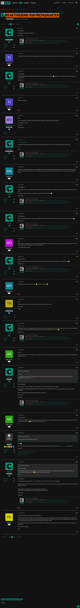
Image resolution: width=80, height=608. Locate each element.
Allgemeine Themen (36, 86)
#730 (77, 238)
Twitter (53, 87)
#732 (77, 281)
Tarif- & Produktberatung (45, 41)
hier (34, 481)
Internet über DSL (60, 41)
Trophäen (5, 46)
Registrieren (71, 2)
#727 (77, 167)
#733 (77, 299)
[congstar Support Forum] (5, 2)
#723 (77, 71)
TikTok (56, 43)
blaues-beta (3, 603)
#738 (77, 433)
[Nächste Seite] (20, 24)
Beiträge (5, 47)
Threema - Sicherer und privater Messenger (27, 451)
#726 (77, 139)
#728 (77, 184)
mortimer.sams (23, 142)
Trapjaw (22, 326)
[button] (57, 2)
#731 (77, 256)
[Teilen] (78, 24)
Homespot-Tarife (55, 86)
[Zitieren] (77, 48)
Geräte (66, 41)
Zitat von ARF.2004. (24, 371)
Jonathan (63, 446)
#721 (77, 28)
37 (10, 24)
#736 (77, 367)
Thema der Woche (36, 87)
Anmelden (64, 2)
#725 (77, 115)
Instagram (45, 43)
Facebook (40, 43)
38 (13, 24)
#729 (77, 213)
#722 (77, 53)
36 (8, 24)
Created (34, 43)
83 (17, 24)
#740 (77, 512)
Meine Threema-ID (22, 454)
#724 (77, 97)
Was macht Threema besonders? (25, 452)
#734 (77, 323)
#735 (77, 349)
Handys (68, 86)
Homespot (54, 41)
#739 (77, 462)
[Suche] (76, 2)
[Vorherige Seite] (2, 24)
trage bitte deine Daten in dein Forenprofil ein (55, 84)
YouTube (51, 43)
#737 (77, 415)
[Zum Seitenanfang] (78, 606)
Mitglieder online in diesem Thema (11, 599)
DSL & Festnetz (63, 86)
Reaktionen (5, 44)
